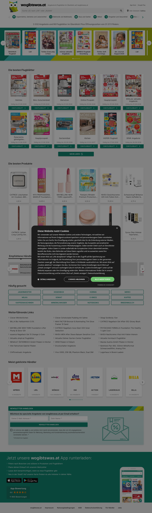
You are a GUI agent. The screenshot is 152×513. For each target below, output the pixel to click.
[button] (46, 279)
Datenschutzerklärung (96, 273)
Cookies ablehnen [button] (76, 279)
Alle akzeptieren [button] (102, 279)
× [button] (117, 228)
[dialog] (76, 256)
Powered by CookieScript (106, 285)
